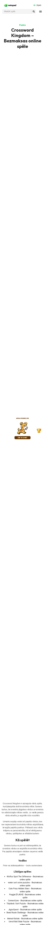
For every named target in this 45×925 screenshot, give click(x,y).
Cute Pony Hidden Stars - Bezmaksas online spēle (25, 890)
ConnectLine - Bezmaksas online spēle (25, 900)
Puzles (22, 25)
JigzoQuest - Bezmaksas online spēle (25, 909)
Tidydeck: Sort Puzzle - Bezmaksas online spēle (25, 905)
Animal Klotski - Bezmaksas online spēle (25, 918)
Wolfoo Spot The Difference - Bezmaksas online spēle (25, 878)
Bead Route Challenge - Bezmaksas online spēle (25, 914)
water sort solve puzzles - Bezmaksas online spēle (25, 884)
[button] (40, 11)
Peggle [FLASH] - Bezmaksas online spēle (25, 896)
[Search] (34, 11)
